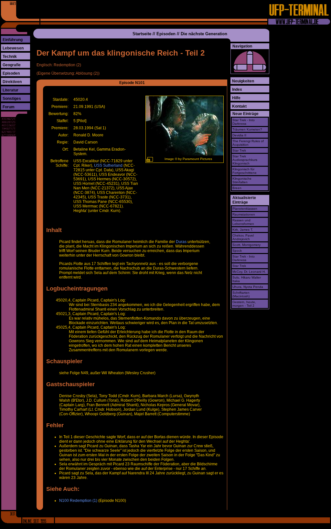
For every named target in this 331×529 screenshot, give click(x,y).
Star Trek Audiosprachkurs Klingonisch (244, 159)
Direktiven (12, 81)
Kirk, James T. (242, 229)
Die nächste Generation (204, 33)
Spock (237, 250)
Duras (181, 241)
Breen (236, 188)
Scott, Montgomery (246, 245)
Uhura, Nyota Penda (247, 287)
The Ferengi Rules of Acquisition (248, 142)
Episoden (11, 73)
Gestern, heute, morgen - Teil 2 (244, 303)
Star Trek (239, 150)
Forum (9, 107)
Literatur (10, 90)
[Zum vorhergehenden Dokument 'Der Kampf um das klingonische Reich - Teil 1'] (240, 67)
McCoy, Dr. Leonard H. (249, 271)
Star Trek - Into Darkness (243, 121)
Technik (10, 56)
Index (237, 89)
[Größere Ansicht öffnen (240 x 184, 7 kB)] (149, 159)
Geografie (12, 65)
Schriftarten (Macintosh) (241, 294)
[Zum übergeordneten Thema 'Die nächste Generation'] (250, 57)
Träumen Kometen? (247, 129)
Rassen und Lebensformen (243, 222)
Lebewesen (13, 48)
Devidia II (239, 135)
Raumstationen (243, 214)
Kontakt (239, 106)
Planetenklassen (244, 208)
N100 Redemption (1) (78, 500)
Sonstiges (12, 98)
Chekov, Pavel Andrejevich (243, 237)
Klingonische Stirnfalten (241, 180)
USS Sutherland (108, 165)
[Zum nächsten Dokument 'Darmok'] (259, 67)
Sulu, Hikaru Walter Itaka (246, 279)
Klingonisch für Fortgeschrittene (244, 171)
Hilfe (236, 98)
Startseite (142, 33)
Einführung (13, 39)
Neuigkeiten (243, 81)
